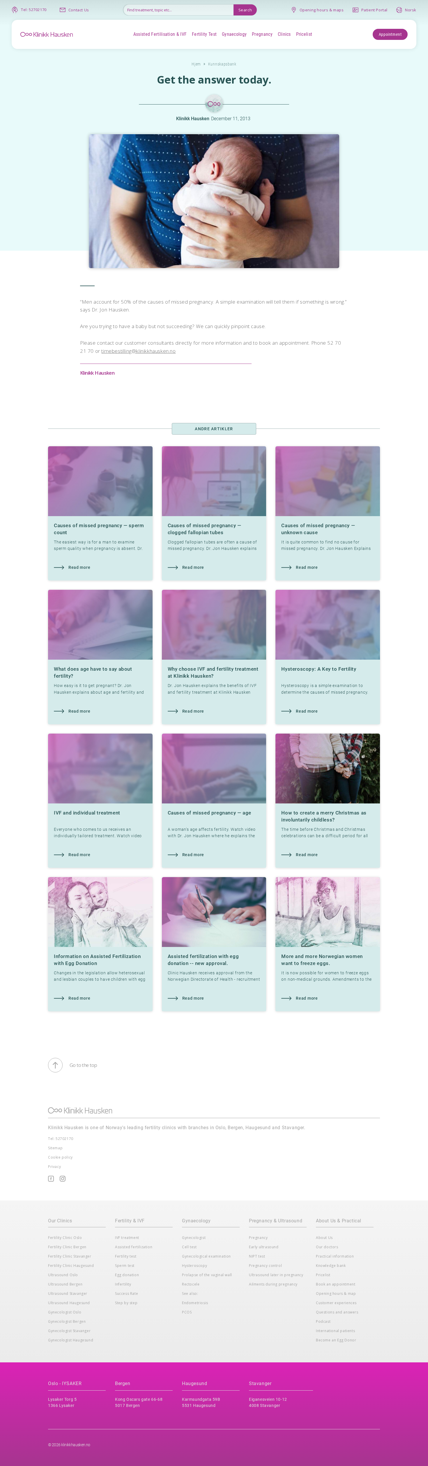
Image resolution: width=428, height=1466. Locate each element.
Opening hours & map (336, 1293)
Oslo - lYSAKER (65, 1383)
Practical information (335, 1256)
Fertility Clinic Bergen (67, 1246)
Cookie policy (60, 1157)
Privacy (54, 1166)
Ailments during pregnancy (273, 1284)
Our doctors (327, 1246)
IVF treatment (127, 1237)
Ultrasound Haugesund (69, 1302)
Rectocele (190, 1284)
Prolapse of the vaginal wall (207, 1274)
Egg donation (127, 1274)
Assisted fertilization (133, 1246)
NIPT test (257, 1256)
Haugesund (194, 1383)
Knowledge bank (331, 1265)
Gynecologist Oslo (64, 1312)
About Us (324, 1237)
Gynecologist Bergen (67, 1321)
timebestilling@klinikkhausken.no (138, 351)
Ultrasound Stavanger (67, 1293)
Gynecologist (194, 1237)
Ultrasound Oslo (63, 1274)
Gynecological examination (206, 1256)
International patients (335, 1330)
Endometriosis (195, 1302)
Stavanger (260, 1383)
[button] (159, 34)
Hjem (196, 64)
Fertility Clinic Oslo (65, 1237)
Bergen (122, 1383)
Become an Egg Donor (336, 1340)
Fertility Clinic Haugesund (71, 1265)
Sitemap (55, 1147)
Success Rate (126, 1293)
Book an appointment (335, 1284)
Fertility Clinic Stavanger (69, 1256)
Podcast (323, 1321)
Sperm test (125, 1265)
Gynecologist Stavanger (69, 1330)
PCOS (187, 1312)
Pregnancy (258, 1237)
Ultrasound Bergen (65, 1284)
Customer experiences (336, 1302)
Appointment (390, 34)
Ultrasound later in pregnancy (276, 1274)
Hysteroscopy (194, 1265)
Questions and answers (337, 1312)
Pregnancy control (265, 1265)
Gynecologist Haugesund (70, 1340)
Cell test (189, 1246)
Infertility (123, 1284)
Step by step (126, 1302)
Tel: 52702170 (60, 1138)
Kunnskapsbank (222, 64)
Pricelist (323, 1274)
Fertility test (125, 1256)
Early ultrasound (264, 1246)
